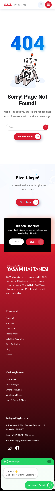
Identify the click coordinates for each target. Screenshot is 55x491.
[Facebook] (17, 447)
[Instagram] (9, 447)
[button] (49, 461)
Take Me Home (25, 136)
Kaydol (33, 242)
